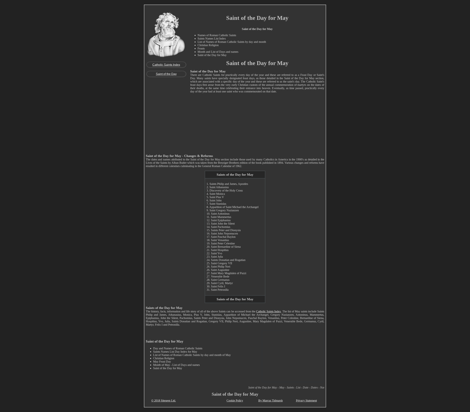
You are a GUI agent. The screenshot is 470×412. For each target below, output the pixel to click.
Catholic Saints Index (166, 64)
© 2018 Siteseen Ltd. (163, 400)
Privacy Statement (306, 400)
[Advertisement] (235, 124)
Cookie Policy (235, 400)
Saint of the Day (166, 74)
